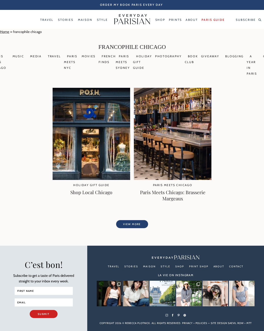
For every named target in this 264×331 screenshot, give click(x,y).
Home (4, 32)
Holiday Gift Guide (91, 185)
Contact (236, 266)
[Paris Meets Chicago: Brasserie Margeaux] (172, 179)
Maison (149, 266)
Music (18, 56)
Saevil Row (236, 323)
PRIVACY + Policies (194, 323)
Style (165, 266)
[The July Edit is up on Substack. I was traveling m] (242, 293)
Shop (179, 266)
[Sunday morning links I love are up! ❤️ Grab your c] (109, 293)
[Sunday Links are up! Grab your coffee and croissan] (136, 293)
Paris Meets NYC (70, 62)
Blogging (234, 56)
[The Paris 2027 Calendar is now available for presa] (162, 293)
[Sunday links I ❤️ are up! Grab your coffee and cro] (189, 293)
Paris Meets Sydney (123, 62)
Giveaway (210, 56)
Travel (54, 56)
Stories (131, 266)
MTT (249, 323)
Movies (88, 56)
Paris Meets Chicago (172, 185)
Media (36, 56)
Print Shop (199, 266)
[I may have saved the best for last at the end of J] (215, 293)
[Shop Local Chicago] (91, 179)
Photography (168, 56)
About (218, 266)
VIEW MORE (132, 224)
